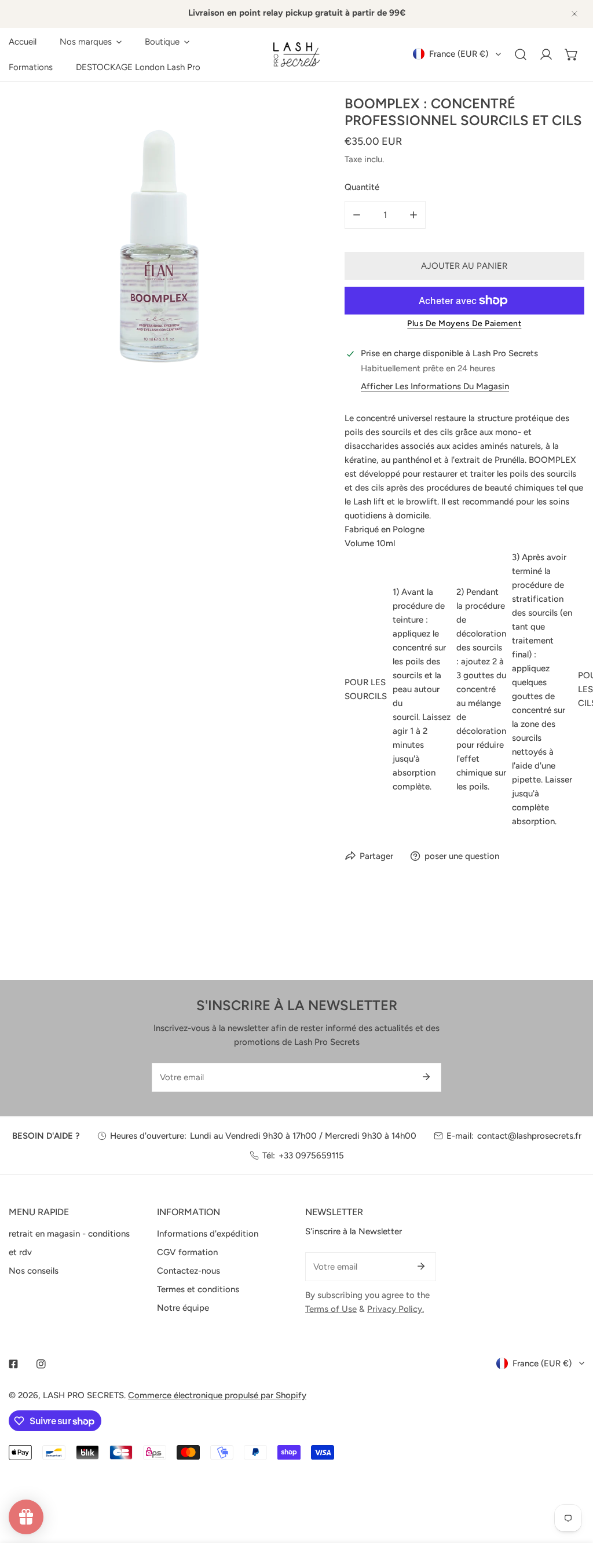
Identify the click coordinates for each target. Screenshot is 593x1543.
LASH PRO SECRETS (83, 1395)
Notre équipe (183, 1308)
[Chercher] (520, 54)
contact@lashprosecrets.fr (529, 1136)
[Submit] (426, 1077)
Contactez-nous (188, 1271)
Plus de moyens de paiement (464, 323)
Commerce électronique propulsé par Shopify (217, 1395)
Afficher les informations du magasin (435, 387)
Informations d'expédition (207, 1233)
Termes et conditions (198, 1289)
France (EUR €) (458, 54)
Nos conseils (33, 1271)
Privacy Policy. (395, 1309)
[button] (90, 41)
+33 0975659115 (311, 1155)
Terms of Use (331, 1309)
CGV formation (187, 1252)
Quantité (362, 187)
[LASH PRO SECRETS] (296, 54)
